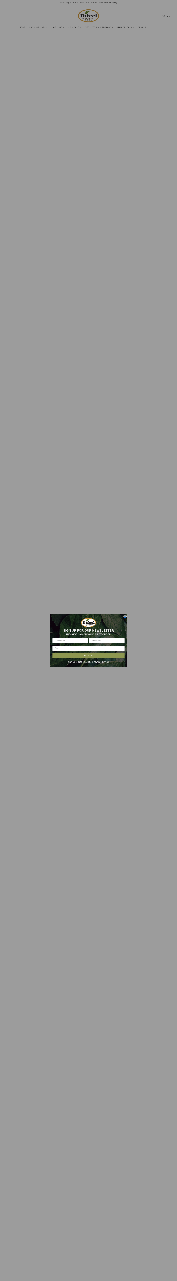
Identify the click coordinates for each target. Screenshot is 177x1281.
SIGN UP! (88, 656)
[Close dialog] (125, 616)
